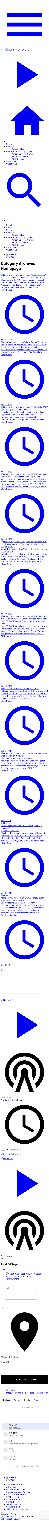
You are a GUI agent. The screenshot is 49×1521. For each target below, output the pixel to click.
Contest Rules (17, 149)
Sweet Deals (11, 163)
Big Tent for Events (19, 156)
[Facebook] (11, 254)
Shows (9, 144)
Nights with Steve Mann (11, 1100)
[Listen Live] (24, 1024)
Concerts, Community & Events (20, 151)
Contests (10, 146)
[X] (10, 256)
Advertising (11, 161)
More (3, 1269)
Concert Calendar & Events (23, 153)
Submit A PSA (17, 158)
